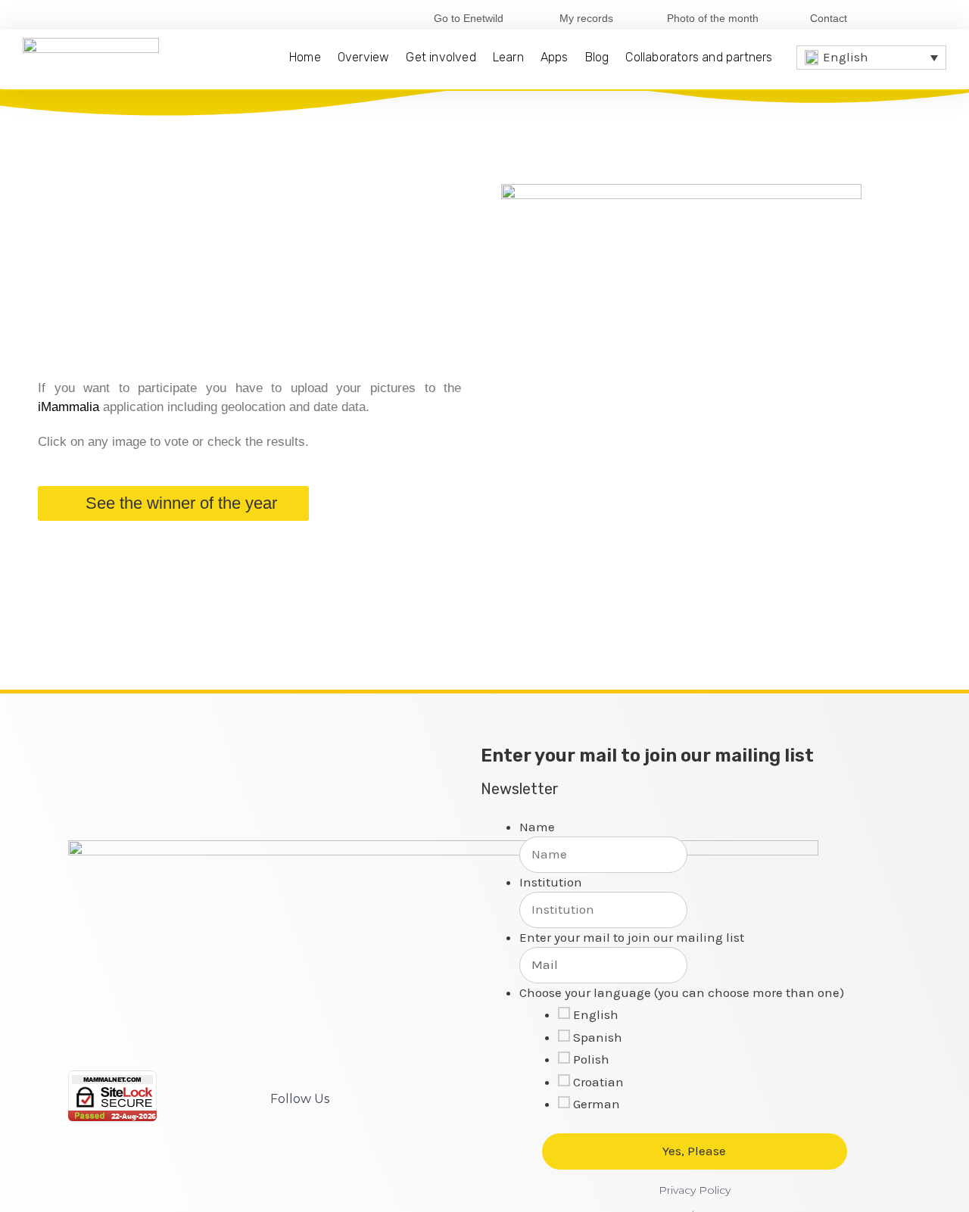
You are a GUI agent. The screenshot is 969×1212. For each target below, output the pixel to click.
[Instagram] (936, 18)
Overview (364, 57)
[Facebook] (887, 18)
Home (305, 57)
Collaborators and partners (698, 57)
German (596, 1103)
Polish (591, 1059)
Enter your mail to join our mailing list (631, 937)
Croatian (598, 1081)
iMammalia (68, 407)
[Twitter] (912, 18)
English (595, 1014)
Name (537, 826)
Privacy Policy (695, 1190)
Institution (550, 882)
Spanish (597, 1037)
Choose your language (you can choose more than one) (681, 992)
